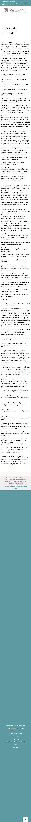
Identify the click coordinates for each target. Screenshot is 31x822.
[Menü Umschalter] (15, 17)
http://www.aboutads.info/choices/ (15, 444)
